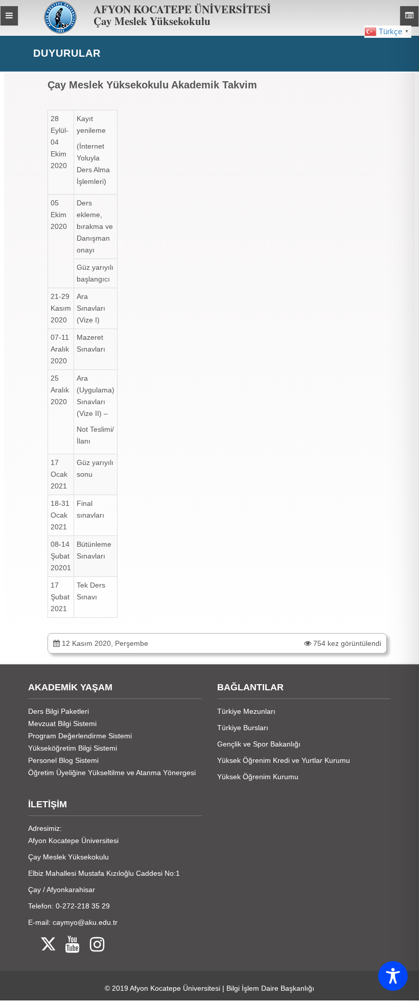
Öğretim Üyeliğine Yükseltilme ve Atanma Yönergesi (112, 772)
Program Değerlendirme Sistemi (80, 736)
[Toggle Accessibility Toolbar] (393, 976)
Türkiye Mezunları (246, 711)
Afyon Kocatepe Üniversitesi (175, 988)
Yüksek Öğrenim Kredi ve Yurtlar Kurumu (283, 760)
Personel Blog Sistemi (63, 760)
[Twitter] (41, 945)
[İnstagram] (92, 945)
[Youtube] (67, 945)
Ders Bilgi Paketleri (58, 711)
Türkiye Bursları (242, 728)
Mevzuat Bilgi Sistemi (62, 723)
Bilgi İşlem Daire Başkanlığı (270, 988)
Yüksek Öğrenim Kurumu (257, 777)
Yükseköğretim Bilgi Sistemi (72, 748)
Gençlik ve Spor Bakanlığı (258, 744)
